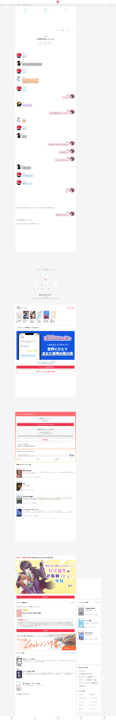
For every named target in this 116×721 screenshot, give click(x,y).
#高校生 (25, 557)
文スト (81, 680)
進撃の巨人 (94, 683)
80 (41, 42)
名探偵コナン (90, 677)
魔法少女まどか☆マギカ (85, 674)
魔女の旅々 (82, 686)
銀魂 (95, 680)
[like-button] (72, 30)
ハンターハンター (84, 683)
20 (45, 42)
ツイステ (82, 671)
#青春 (29, 557)
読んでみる (45, 597)
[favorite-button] (67, 30)
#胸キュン (19, 557)
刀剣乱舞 (88, 680)
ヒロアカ (82, 677)
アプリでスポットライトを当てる (45, 424)
